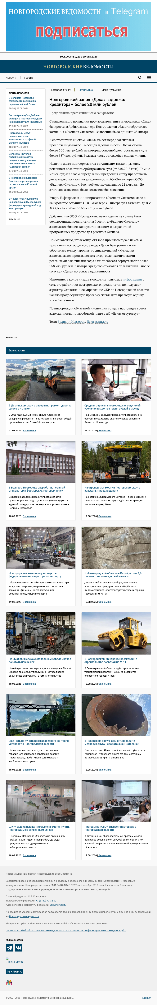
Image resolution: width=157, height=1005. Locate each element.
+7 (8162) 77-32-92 (46, 900)
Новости (11, 77)
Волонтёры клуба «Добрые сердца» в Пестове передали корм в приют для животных (25, 118)
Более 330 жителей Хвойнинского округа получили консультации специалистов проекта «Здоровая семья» (22, 160)
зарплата (101, 321)
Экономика (85, 89)
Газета (28, 77)
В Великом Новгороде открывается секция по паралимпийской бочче (22, 101)
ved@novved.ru (58, 904)
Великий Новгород (71, 321)
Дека (90, 321)
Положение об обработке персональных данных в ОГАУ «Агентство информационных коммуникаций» (66, 930)
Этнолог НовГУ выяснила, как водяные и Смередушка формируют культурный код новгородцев (25, 203)
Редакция (146, 998)
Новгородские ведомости (24, 916)
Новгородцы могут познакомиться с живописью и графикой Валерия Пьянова (22, 138)
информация (132, 279)
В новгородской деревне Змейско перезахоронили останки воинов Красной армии (23, 182)
